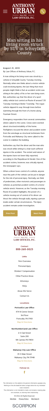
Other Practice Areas (24, 276)
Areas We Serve (25, 291)
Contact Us (24, 296)
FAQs (24, 286)
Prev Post (10, 213)
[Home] (23, 11)
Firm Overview (24, 261)
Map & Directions (24, 322)
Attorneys (24, 281)
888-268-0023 (24, 249)
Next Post (38, 213)
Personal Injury (24, 266)
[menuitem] (13, 398)
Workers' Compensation (24, 271)
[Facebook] (24, 372)
